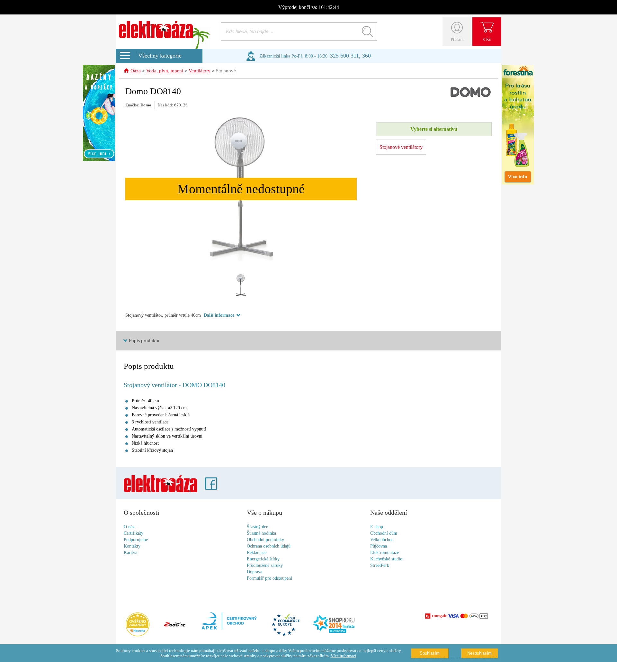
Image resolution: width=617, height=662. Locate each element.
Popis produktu (144, 340)
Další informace (219, 315)
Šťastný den (257, 526)
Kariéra (130, 552)
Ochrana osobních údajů (269, 546)
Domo (145, 105)
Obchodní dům (383, 533)
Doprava (254, 571)
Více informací (343, 655)
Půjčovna (378, 546)
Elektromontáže (384, 552)
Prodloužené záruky (265, 565)
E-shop (376, 526)
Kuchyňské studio (386, 559)
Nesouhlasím (479, 653)
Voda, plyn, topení (164, 70)
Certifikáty (133, 533)
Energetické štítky (263, 559)
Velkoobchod (382, 539)
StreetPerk (379, 565)
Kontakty (132, 546)
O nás (129, 526)
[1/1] (241, 285)
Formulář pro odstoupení (269, 578)
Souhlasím (430, 653)
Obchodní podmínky (265, 539)
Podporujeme (136, 539)
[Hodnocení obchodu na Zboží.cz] (174, 625)
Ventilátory (199, 70)
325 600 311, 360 (350, 55)
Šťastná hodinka (261, 533)
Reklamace (256, 552)
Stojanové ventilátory (401, 147)
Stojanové (226, 70)
